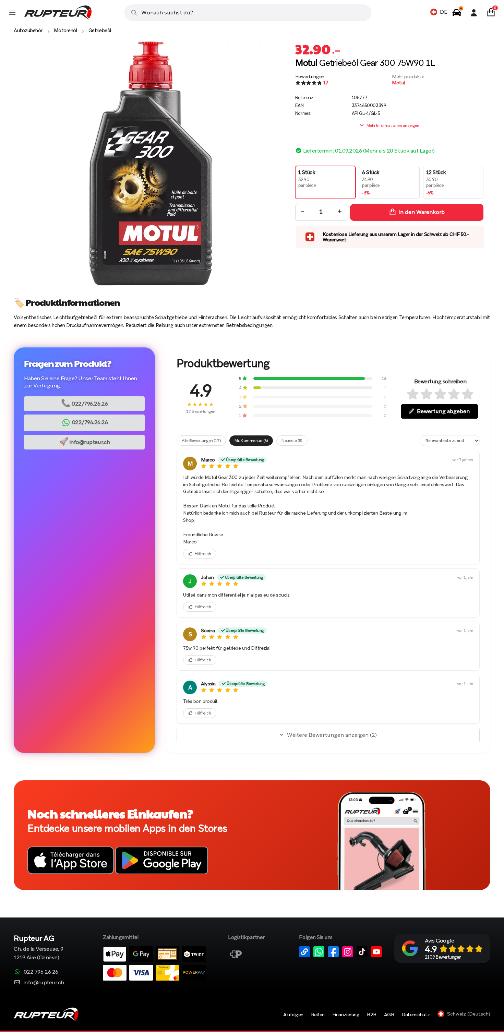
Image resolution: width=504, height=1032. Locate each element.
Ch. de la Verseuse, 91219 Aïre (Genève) (38, 948)
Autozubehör (28, 30)
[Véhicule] (457, 13)
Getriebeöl (99, 30)
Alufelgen (293, 1014)
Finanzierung (345, 1014)
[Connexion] (474, 13)
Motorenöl (65, 30)
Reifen (318, 1014)
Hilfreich (203, 553)
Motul (398, 83)
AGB (389, 1014)
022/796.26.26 (84, 403)
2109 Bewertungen (443, 957)
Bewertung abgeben (443, 411)
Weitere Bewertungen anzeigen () (332, 735)
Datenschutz (415, 1014)
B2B (371, 1014)
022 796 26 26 (41, 971)
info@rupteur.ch (84, 441)
